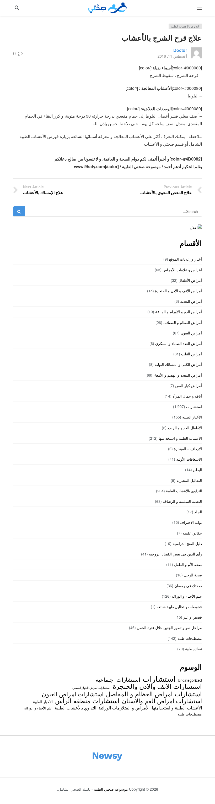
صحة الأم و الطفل (188, 564)
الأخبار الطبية (192, 417)
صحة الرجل (193, 574)
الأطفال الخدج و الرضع (185, 427)
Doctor (180, 50)
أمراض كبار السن (188, 385)
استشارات (194, 406)
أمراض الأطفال (190, 280)
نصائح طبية (193, 648)
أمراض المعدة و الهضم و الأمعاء (177, 375)
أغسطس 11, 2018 (172, 56)
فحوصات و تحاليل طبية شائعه (179, 606)
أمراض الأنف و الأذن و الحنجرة (178, 290)
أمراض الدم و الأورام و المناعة (178, 311)
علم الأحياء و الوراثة (187, 596)
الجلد (198, 511)
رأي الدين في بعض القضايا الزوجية (175, 554)
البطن (197, 469)
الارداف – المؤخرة (188, 448)
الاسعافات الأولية (189, 459)
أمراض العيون (191, 332)
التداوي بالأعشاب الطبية (185, 26)
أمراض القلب (191, 353)
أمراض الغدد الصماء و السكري (178, 343)
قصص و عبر (192, 617)
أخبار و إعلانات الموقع (185, 259)
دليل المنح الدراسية (187, 543)
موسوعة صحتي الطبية (111, 789)
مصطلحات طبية (190, 638)
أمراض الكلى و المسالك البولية (178, 364)
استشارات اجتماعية (118, 679)
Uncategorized (190, 680)
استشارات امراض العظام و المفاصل (154, 694)
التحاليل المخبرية (189, 480)
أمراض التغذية (191, 301)
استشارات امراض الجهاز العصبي (91, 688)
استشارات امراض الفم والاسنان (162, 700)
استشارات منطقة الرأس (87, 700)
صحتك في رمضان (188, 585)
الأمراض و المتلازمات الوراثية (124, 708)
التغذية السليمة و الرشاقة (182, 501)
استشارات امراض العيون (73, 694)
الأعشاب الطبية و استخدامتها (180, 438)
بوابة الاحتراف (191, 522)
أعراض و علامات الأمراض (182, 269)
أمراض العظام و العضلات (182, 322)
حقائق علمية (192, 533)
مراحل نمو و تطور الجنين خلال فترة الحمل (169, 627)
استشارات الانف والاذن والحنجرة (157, 686)
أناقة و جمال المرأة (187, 396)
